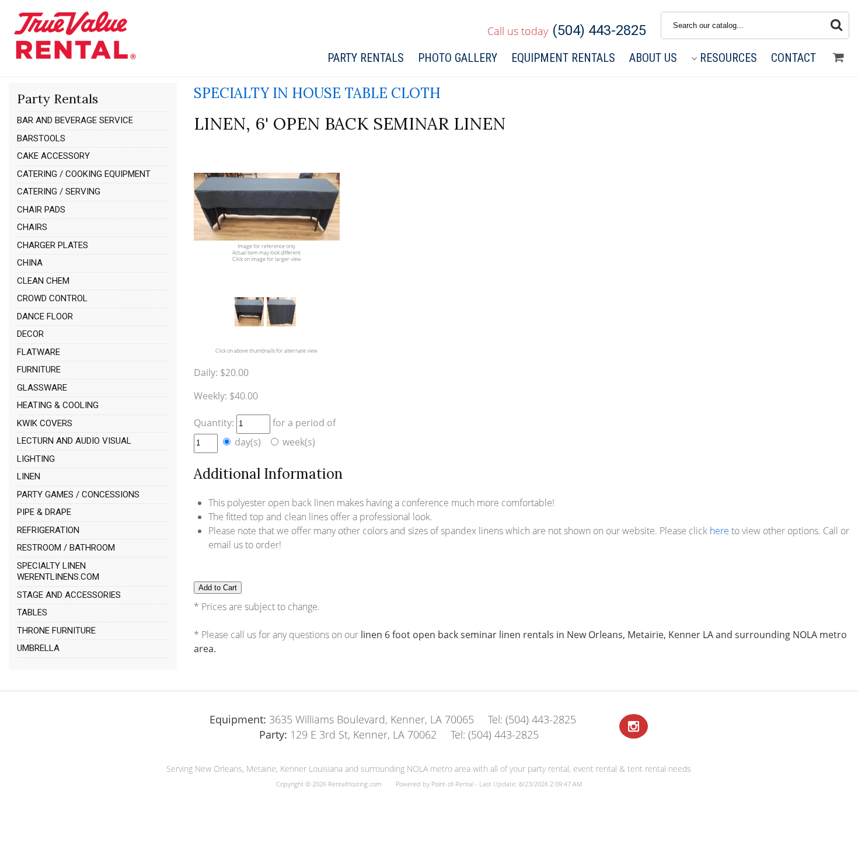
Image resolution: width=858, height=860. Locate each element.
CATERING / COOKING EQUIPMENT (84, 174)
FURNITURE (39, 369)
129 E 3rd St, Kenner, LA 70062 (348, 734)
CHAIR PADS (41, 209)
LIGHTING (36, 459)
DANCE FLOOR (45, 316)
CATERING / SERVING (58, 191)
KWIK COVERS (44, 423)
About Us (653, 58)
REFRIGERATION (48, 530)
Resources (728, 58)
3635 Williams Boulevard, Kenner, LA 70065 (342, 719)
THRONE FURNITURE (56, 630)
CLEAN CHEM (43, 281)
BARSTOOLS (41, 138)
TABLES (32, 612)
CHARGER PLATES (52, 245)
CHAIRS (32, 227)
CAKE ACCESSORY (53, 156)
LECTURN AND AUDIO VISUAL (74, 441)
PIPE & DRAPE (44, 512)
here (719, 530)
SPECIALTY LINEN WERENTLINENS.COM (58, 571)
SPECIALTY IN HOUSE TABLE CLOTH (317, 93)
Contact (793, 58)
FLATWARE (38, 352)
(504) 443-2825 (599, 30)
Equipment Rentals (563, 58)
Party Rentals (365, 58)
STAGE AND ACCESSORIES (69, 595)
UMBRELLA (38, 648)
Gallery (457, 58)
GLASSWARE (42, 387)
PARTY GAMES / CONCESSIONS (78, 494)
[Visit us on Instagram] (633, 726)
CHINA (30, 262)
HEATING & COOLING (58, 405)
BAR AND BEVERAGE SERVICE (75, 120)
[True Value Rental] (74, 57)
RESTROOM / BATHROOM (66, 547)
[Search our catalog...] (836, 25)
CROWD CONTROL (52, 298)
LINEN (28, 476)
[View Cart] (838, 58)
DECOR (30, 334)
